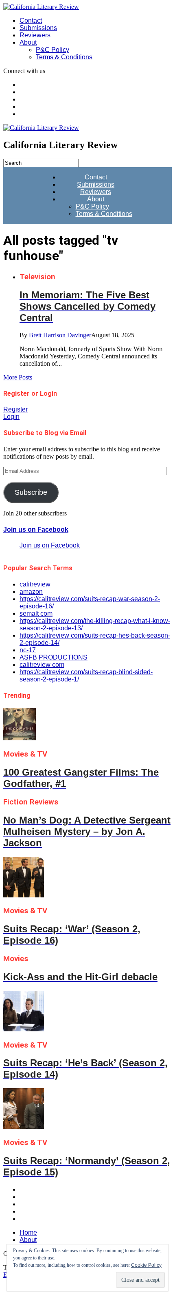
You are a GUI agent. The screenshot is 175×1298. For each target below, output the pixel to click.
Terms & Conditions (64, 57)
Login (11, 416)
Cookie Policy (146, 1265)
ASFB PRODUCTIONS (54, 657)
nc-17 (28, 650)
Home (28, 1232)
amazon (31, 591)
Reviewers (35, 35)
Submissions (38, 27)
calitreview (35, 584)
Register (15, 409)
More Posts (17, 377)
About (28, 42)
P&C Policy (52, 49)
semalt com (36, 613)
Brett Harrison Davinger (60, 335)
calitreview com (42, 664)
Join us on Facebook (35, 529)
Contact (31, 20)
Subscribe (31, 492)
